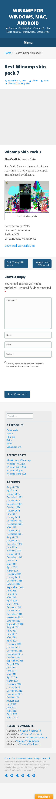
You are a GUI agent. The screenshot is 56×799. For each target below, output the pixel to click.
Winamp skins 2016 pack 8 (42, 264)
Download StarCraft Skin (19, 246)
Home (7, 53)
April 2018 (12, 600)
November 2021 (15, 534)
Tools (9, 443)
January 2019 (13, 577)
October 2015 (13, 697)
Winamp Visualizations (28, 741)
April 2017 (12, 640)
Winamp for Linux (16, 463)
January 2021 (13, 540)
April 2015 (12, 714)
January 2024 (13, 510)
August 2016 (13, 664)
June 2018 (12, 594)
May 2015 (11, 710)
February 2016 (14, 684)
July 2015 (11, 704)
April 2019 (12, 567)
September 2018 (15, 587)
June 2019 (12, 560)
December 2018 (14, 580)
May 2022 (11, 527)
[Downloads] (12, 775)
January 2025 (13, 500)
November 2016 (15, 654)
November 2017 (15, 617)
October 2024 (13, 507)
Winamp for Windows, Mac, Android (28, 16)
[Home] (6, 775)
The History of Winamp (19, 460)
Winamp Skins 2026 (16, 467)
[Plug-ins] (18, 775)
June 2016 (12, 670)
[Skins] (23, 775)
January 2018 (13, 610)
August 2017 (13, 627)
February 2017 (14, 644)
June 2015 (12, 707)
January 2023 (13, 517)
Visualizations (14, 447)
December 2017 (14, 614)
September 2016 (15, 660)
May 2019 (11, 564)
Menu (28, 42)
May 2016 (11, 674)
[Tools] (29, 775)
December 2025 (14, 497)
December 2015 (14, 690)
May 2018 (11, 597)
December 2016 (14, 650)
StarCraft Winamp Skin (19, 83)
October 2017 (13, 620)
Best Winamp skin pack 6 (15, 264)
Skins (46, 80)
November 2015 (15, 694)
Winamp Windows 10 (30, 731)
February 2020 (14, 550)
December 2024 (14, 504)
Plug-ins (11, 437)
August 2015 (13, 700)
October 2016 (13, 657)
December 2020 (14, 544)
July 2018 (11, 590)
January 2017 (13, 647)
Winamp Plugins (15, 470)
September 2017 (15, 624)
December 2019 (14, 557)
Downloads (12, 430)
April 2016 (12, 677)
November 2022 (15, 524)
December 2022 (14, 520)
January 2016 (13, 687)
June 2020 (12, 547)
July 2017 (11, 630)
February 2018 (14, 607)
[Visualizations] (34, 775)
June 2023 (12, 514)
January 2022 (13, 530)
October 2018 (13, 584)
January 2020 (13, 554)
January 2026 (13, 494)
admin (35, 80)
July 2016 (11, 667)
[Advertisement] (28, 117)
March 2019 (13, 570)
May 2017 (11, 637)
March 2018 (13, 604)
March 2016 (13, 681)
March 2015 (13, 717)
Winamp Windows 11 (31, 734)
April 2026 (12, 490)
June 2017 (12, 634)
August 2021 (13, 537)
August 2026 (13, 487)
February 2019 (14, 574)
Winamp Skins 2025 (16, 473)
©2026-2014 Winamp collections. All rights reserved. (27, 758)
